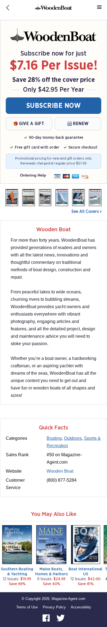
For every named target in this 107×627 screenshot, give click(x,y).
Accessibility (81, 607)
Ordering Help (33, 175)
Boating (54, 438)
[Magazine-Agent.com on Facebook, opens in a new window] (47, 618)
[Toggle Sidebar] (99, 7)
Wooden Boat (60, 471)
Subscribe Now (53, 105)
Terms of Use (27, 607)
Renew (81, 124)
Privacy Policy (54, 607)
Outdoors (73, 438)
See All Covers (85, 211)
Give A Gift (31, 124)
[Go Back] (7, 7)
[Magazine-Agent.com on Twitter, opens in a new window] (61, 618)
